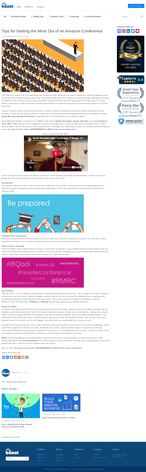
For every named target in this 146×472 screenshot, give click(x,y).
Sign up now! (7, 348)
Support (77, 457)
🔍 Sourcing (73, 17)
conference (22, 382)
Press (76, 455)
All (5, 17)
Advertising (40, 455)
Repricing (23, 302)
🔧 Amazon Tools (55, 17)
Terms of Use (75, 469)
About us (96, 455)
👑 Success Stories (92, 17)
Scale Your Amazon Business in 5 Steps (58, 418)
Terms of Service (87, 469)
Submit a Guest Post (100, 457)
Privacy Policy (99, 469)
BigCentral (40, 457)
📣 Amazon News (18, 17)
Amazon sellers (11, 382)
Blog (19, 7)
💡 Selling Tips (37, 17)
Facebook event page (46, 251)
